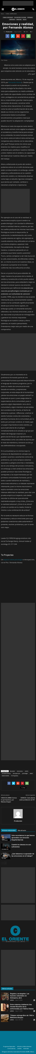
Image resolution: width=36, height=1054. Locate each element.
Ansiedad (12, 771)
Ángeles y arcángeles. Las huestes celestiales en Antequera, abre (19, 996)
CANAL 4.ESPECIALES (8, 17)
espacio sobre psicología (13, 559)
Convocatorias (11, 1048)
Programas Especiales (9, 1046)
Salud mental (5, 775)
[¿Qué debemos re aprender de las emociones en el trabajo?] (6, 856)
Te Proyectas (14, 775)
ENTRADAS (29, 17)
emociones (20, 771)
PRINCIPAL (19, 19)
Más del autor (22, 830)
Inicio (2, 14)
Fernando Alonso (15, 82)
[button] (33, 9)
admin (12, 1000)
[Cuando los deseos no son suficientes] (6, 847)
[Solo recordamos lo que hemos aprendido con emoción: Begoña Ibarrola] (6, 837)
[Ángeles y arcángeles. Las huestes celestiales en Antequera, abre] (5, 996)
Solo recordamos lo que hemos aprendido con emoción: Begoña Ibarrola (23, 837)
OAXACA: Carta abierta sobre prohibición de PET (27, 799)
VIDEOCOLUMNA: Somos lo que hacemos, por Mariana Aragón (9, 800)
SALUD (24, 19)
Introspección (16, 773)
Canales (19, 1048)
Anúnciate (26, 1048)
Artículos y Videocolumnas (24, 1046)
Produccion (9, 31)
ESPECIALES (12, 19)
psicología (25, 773)
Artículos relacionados (9, 830)
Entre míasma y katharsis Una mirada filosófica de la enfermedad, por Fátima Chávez (22, 1007)
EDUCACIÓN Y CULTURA (20, 17)
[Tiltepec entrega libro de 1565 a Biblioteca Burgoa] (5, 1018)
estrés (26, 771)
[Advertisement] (18, 3)
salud (31, 773)
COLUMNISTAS (5, 849)
